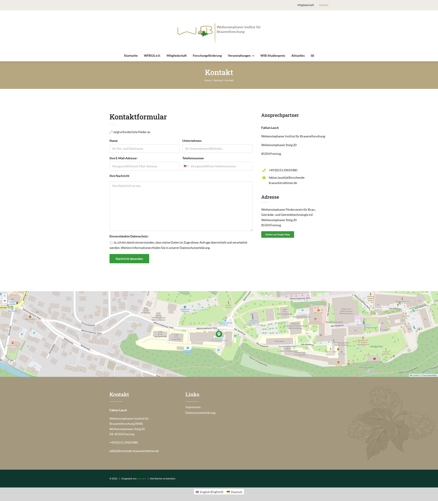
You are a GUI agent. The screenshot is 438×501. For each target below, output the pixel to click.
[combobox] (186, 166)
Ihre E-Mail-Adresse (124, 158)
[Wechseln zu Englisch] (312, 55)
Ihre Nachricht (119, 176)
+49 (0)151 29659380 (283, 170)
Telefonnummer (193, 158)
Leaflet (415, 375)
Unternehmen (192, 141)
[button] (219, 334)
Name (114, 141)
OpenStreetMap (429, 375)
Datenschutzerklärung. (195, 248)
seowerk (141, 478)
